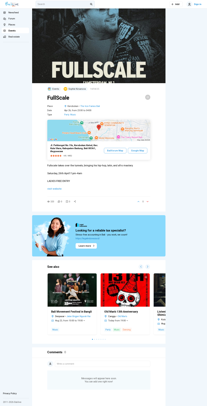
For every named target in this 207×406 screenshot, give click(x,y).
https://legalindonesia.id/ (88, 238)
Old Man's (122, 316)
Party (66, 114)
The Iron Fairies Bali (90, 106)
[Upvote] (138, 201)
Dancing (127, 329)
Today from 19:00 (117, 320)
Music (73, 114)
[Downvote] (147, 201)
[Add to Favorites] (147, 97)
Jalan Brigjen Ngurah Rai (78, 316)
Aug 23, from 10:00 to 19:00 (69, 320)
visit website (54, 188)
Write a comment (65, 363)
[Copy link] (75, 201)
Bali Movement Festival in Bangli (71, 311)
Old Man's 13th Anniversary (121, 311)
